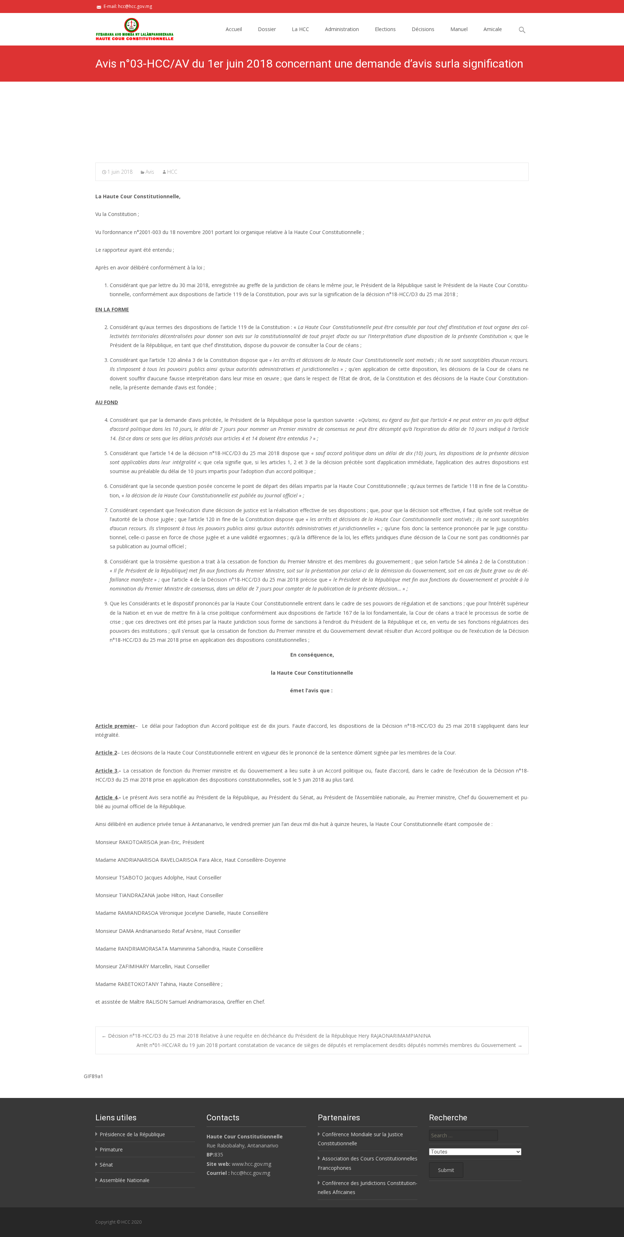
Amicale (493, 29)
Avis (150, 171)
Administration (342, 29)
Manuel (459, 29)
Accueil (234, 29)
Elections (385, 29)
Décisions (423, 29)
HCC (172, 171)
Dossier (267, 29)
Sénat (106, 1164)
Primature (111, 1149)
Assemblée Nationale (125, 1180)
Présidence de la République (132, 1134)
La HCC (300, 29)
